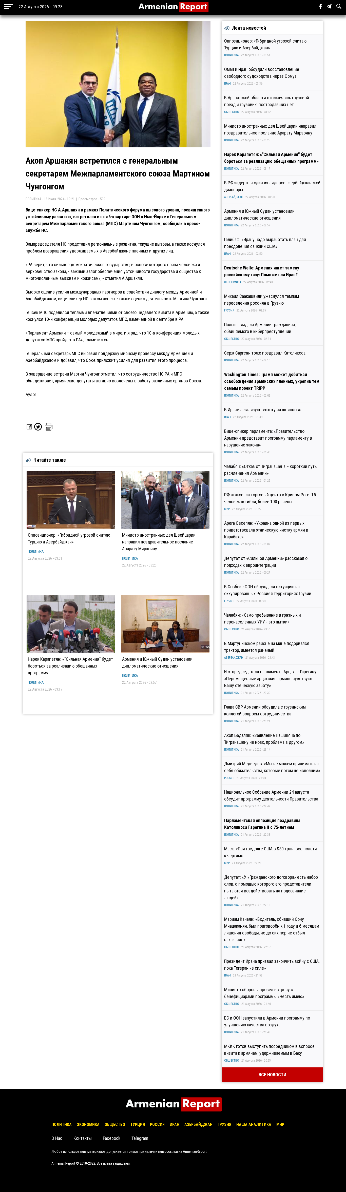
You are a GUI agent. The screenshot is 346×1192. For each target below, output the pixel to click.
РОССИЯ (229, 778)
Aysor (31, 394)
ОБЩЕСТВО (231, 112)
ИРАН (227, 83)
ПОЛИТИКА (36, 552)
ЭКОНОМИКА (232, 282)
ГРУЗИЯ (229, 310)
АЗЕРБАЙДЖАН (233, 197)
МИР (227, 509)
